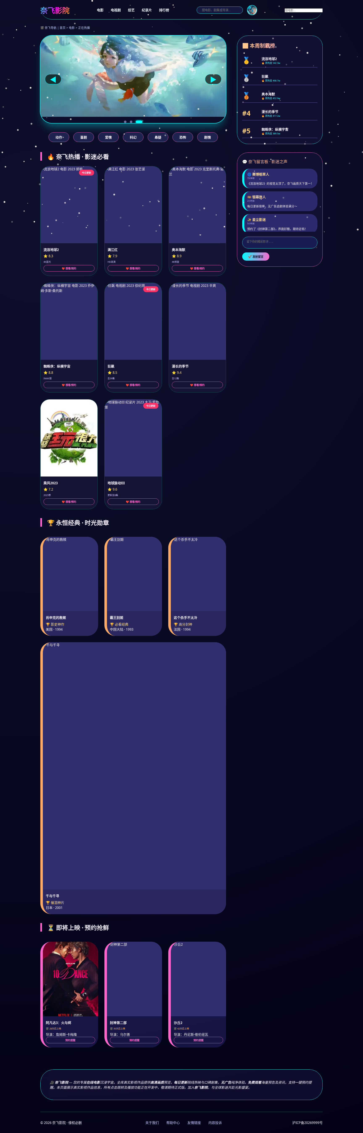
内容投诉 (215, 1122)
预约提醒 (70, 1040)
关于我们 (152, 1122)
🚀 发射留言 (255, 256)
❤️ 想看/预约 (69, 268)
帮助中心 (173, 1122)
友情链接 (194, 1122)
